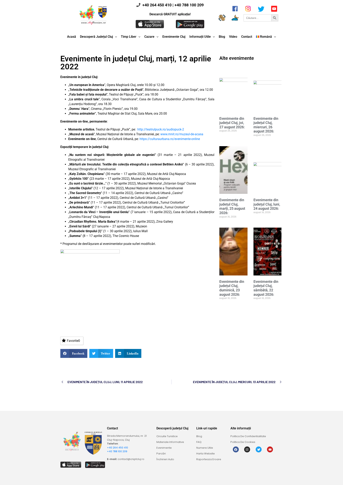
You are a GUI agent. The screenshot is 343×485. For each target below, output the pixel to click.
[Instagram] (247, 449)
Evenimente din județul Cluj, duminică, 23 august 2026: (231, 288)
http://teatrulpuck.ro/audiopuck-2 (160, 129)
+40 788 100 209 (189, 5)
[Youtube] (270, 449)
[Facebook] (236, 449)
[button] (73, 353)
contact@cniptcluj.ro (131, 459)
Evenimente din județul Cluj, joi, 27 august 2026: (232, 122)
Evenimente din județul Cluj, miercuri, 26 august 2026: (265, 124)
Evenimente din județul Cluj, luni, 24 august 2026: (266, 204)
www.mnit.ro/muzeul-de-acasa (181, 134)
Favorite (73, 341)
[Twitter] (259, 449)
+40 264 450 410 (157, 5)
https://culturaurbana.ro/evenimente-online (170, 139)
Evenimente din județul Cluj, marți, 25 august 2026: (232, 206)
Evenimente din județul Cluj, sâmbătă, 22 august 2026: (265, 288)
